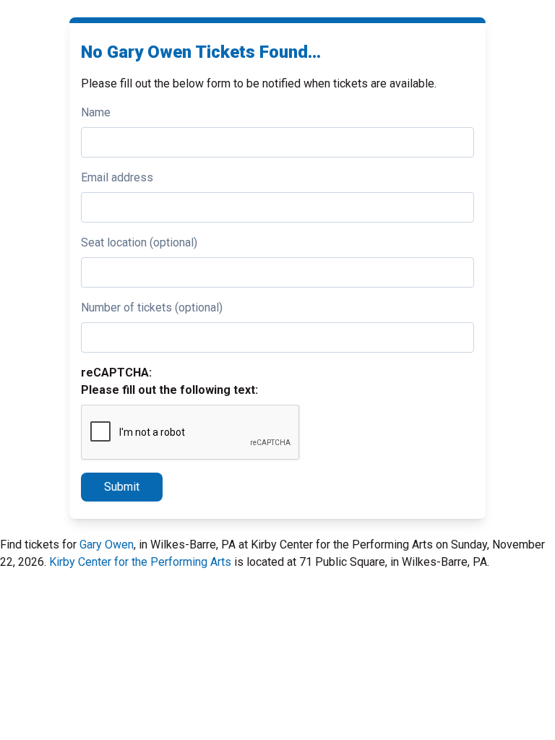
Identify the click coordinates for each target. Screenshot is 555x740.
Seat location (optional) (139, 242)
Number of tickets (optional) (152, 307)
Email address (117, 177)
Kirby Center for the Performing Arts (140, 562)
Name (96, 112)
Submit (121, 487)
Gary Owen (106, 544)
